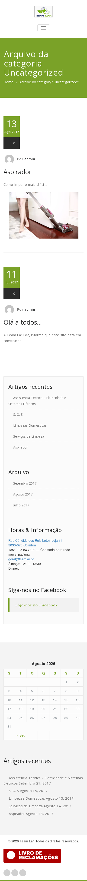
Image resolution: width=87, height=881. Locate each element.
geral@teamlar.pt (21, 559)
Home (8, 82)
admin (29, 158)
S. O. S (18, 414)
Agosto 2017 (22, 494)
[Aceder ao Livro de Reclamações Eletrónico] (32, 856)
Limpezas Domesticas (30, 425)
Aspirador (17, 171)
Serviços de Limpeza (28, 436)
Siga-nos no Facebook (37, 590)
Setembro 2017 (24, 483)
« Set (20, 735)
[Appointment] (43, 11)
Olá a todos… (22, 322)
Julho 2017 (21, 505)
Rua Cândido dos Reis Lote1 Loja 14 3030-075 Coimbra (35, 542)
